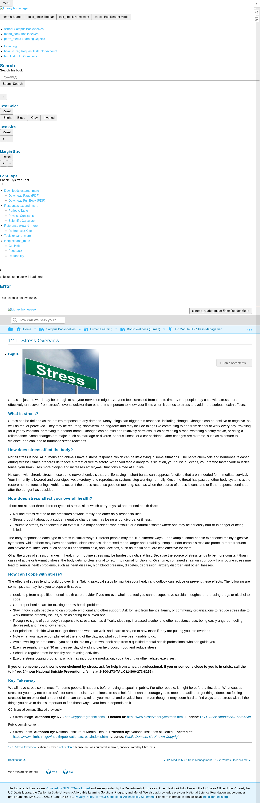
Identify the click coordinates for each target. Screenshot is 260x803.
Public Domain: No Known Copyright (152, 737)
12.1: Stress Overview (22, 747)
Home (27, 329)
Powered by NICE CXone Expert (68, 788)
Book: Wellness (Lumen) (143, 329)
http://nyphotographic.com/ (85, 717)
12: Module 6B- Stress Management (199, 329)
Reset (7, 111)
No (71, 772)
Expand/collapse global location (249, 328)
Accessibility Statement (139, 796)
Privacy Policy (84, 796)
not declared (67, 747)
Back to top (15, 759)
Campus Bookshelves (60, 329)
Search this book (11, 70)
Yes (54, 772)
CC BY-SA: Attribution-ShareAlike (225, 717)
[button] (15, 250)
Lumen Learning (101, 329)
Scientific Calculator (22, 220)
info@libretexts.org (215, 796)
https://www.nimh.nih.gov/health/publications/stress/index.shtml (60, 737)
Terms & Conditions (108, 796)
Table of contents (234, 363)
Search (15, 320)
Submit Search (13, 83)
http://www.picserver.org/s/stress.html (155, 717)
